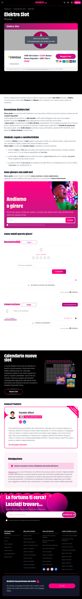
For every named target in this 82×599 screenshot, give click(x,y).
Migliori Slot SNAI (66, 559)
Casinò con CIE (27, 535)
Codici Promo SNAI (67, 543)
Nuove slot (13, 392)
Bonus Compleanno (48, 555)
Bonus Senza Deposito (49, 548)
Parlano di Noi (8, 547)
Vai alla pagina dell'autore (17, 445)
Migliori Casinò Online (29, 542)
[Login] (72, 2)
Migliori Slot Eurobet (67, 569)
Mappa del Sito (8, 557)
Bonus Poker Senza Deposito (50, 545)
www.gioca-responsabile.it (31, 69)
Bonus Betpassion (47, 564)
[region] (41, 267)
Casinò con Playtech (28, 548)
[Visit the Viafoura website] (73, 292)
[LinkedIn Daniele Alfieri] (24, 422)
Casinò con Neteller (28, 561)
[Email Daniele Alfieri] (20, 422)
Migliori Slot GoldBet (67, 566)
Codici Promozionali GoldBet (69, 535)
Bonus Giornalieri (47, 551)
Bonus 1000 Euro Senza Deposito (49, 536)
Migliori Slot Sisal (66, 563)
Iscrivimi (70, 220)
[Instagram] (48, 569)
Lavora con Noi (8, 550)
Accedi (38, 254)
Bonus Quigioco (47, 561)
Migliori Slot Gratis (67, 556)
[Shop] (64, 2)
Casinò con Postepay (29, 564)
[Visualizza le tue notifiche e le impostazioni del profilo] (76, 280)
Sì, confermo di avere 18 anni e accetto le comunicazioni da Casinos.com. (24, 520)
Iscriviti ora (67, 515)
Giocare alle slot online (20, 9)
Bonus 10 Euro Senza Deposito (48, 541)
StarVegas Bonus (14, 64)
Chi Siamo (7, 537)
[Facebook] (56, 569)
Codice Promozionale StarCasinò (67, 539)
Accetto (62, 586)
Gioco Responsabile (9, 553)
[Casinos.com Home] (41, 2)
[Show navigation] (2, 2)
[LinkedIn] (44, 569)
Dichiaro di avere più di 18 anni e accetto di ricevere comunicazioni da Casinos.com (27, 224)
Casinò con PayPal (28, 551)
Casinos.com (8, 9)
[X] (52, 569)
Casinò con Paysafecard (29, 555)
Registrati (43, 254)
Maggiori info (65, 56)
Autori (6, 541)
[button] (33, 257)
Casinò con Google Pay (29, 567)
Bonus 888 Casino (47, 558)
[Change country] (68, 2)
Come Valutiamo (8, 544)
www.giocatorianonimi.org (43, 69)
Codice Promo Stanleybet (68, 550)
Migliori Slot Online (67, 553)
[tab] (10, 318)
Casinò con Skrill (27, 558)
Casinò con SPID (27, 539)
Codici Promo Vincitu (67, 547)
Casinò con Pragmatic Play (30, 545)
